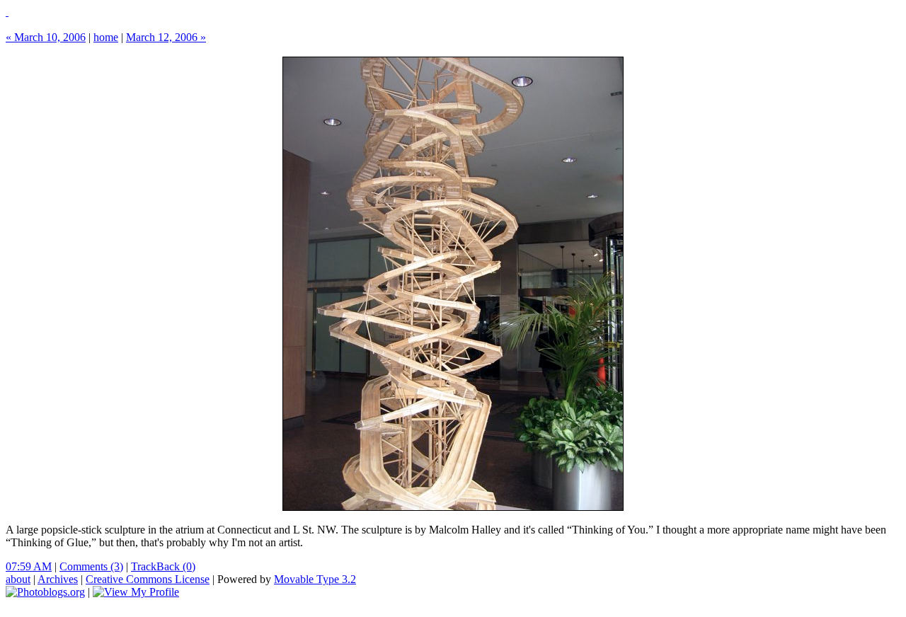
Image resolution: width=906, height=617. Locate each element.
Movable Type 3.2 (315, 579)
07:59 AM (29, 566)
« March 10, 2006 (46, 37)
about (18, 579)
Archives (58, 579)
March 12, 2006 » (166, 37)
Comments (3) (91, 566)
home (105, 37)
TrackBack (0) (163, 566)
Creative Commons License (148, 579)
